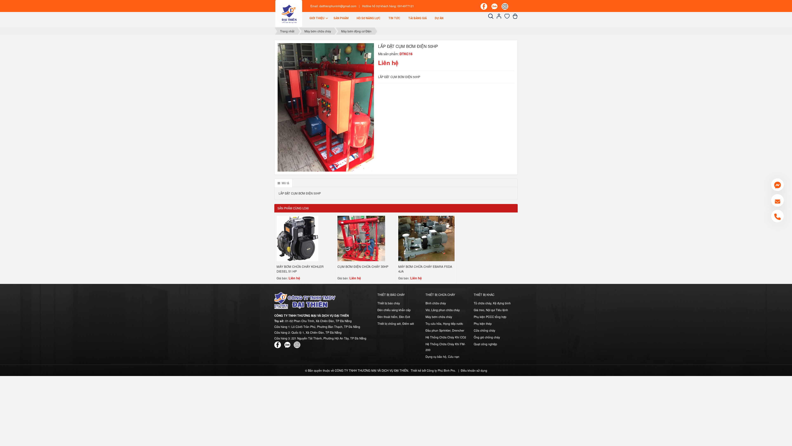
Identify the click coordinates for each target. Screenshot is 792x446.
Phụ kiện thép (483, 323)
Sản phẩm (341, 18)
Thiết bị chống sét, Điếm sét (395, 323)
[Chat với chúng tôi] (777, 184)
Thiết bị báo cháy (388, 303)
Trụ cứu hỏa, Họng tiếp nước (444, 323)
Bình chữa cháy (435, 303)
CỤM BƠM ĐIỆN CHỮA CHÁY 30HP (362, 266)
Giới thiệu (317, 18)
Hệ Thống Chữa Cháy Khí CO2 (445, 337)
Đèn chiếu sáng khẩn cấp (394, 310)
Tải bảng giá (417, 18)
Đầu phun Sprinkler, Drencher (444, 330)
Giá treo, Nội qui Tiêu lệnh (491, 310)
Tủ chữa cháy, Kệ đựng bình (492, 303)
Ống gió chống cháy (487, 337)
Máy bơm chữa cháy (438, 317)
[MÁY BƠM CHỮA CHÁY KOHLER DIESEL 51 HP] (297, 238)
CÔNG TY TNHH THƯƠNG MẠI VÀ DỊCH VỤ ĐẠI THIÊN (371, 370)
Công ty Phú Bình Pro (441, 370)
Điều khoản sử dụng (474, 370)
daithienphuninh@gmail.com (337, 6)
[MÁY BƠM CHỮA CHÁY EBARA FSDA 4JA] (426, 238)
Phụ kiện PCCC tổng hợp (490, 317)
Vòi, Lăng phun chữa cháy (442, 310)
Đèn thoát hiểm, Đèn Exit (393, 317)
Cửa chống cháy (484, 330)
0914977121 (405, 6)
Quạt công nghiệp (485, 344)
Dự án (439, 18)
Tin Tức (394, 18)
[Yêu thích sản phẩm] (507, 17)
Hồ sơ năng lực (368, 18)
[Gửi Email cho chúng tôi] (777, 200)
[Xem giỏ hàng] (515, 17)
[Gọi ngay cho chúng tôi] (777, 216)
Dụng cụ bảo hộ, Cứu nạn (442, 357)
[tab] (283, 183)
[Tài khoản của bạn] (499, 17)
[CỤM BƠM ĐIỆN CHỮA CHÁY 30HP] (361, 238)
